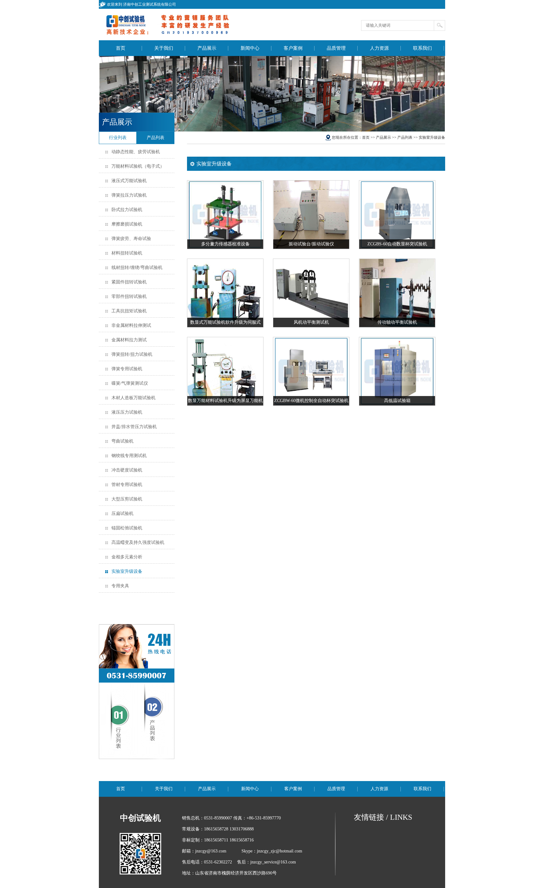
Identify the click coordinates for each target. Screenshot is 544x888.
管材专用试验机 (126, 484)
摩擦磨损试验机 (126, 224)
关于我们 (163, 48)
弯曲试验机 (122, 441)
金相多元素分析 (126, 557)
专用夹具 (120, 586)
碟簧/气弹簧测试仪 (129, 383)
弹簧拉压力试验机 (129, 195)
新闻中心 (250, 48)
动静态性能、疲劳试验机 (135, 151)
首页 (120, 48)
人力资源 (379, 48)
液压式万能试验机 (129, 180)
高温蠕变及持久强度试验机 (137, 542)
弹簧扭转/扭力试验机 (131, 354)
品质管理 (336, 48)
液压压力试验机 (126, 412)
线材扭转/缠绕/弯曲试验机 (136, 267)
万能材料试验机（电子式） (137, 166)
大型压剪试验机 (126, 499)
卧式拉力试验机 (126, 209)
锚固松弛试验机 (126, 528)
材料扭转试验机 (126, 253)
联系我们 (422, 48)
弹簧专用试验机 (126, 368)
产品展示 (206, 48)
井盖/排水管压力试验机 (134, 426)
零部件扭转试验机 (129, 296)
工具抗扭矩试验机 (129, 311)
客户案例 (293, 48)
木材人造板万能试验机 (133, 397)
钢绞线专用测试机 (129, 455)
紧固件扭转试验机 (129, 282)
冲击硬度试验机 (126, 470)
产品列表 (404, 137)
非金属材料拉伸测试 (131, 325)
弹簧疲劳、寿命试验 (131, 238)
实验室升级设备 (126, 571)
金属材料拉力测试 (129, 340)
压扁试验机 (122, 513)
